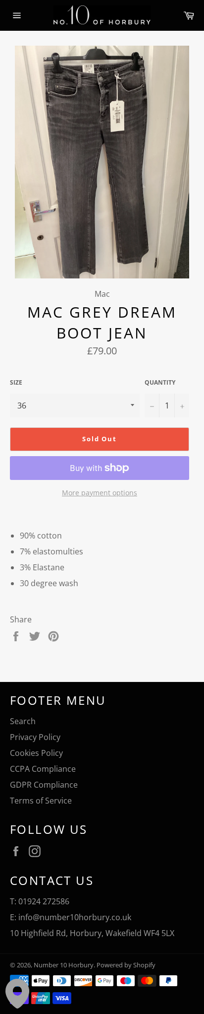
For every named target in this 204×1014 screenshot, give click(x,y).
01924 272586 (43, 901)
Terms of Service (41, 800)
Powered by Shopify (126, 964)
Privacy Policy (35, 737)
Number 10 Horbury (64, 964)
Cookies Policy (36, 752)
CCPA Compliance (43, 768)
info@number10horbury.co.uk (74, 917)
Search (23, 721)
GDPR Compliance (44, 784)
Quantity (160, 383)
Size (16, 383)
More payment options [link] (99, 492)
